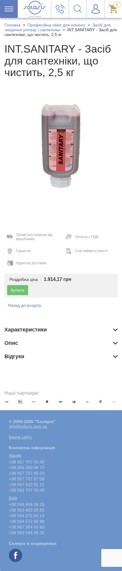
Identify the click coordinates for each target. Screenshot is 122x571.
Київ (13, 498)
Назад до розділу (24, 305)
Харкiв (15, 455)
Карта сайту (20, 437)
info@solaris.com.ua (28, 426)
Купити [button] (17, 290)
